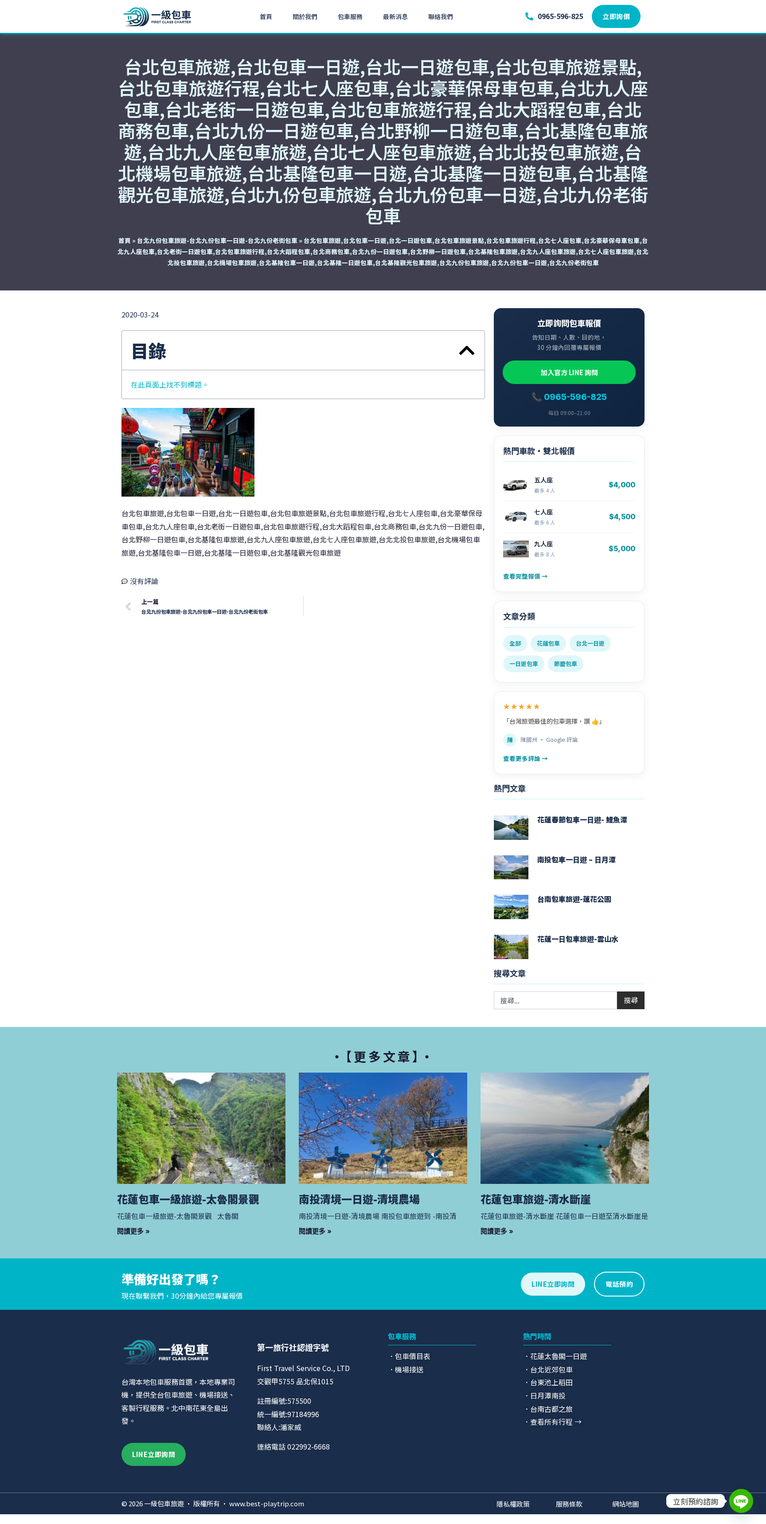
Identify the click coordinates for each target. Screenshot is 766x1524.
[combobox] (555, 1000)
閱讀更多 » (133, 1231)
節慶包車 (565, 663)
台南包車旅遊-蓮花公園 (574, 898)
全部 (515, 643)
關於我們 (305, 16)
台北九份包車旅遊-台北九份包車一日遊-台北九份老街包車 (217, 240)
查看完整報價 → (525, 576)
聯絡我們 (440, 16)
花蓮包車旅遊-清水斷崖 (536, 1199)
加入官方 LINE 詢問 (569, 372)
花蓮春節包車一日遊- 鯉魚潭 (582, 819)
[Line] (741, 1501)
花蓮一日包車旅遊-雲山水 (577, 938)
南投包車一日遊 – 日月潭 (576, 859)
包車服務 (350, 16)
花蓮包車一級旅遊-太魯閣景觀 (188, 1199)
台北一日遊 (590, 643)
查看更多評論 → (525, 758)
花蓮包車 (548, 643)
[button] (467, 350)
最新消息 (395, 16)
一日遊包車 (523, 663)
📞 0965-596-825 (569, 397)
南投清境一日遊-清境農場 (359, 1199)
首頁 (266, 16)
